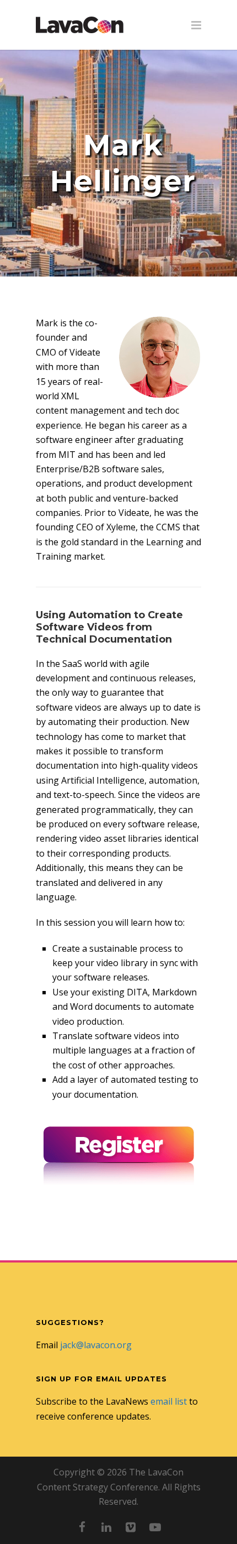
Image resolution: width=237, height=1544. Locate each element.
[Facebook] (82, 1527)
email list (168, 1401)
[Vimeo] (131, 1527)
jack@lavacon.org (96, 1345)
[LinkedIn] (106, 1527)
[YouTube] (155, 1527)
